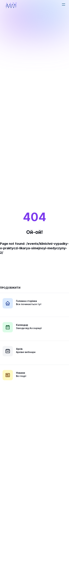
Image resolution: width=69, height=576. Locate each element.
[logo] (11, 5)
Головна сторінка (26, 301)
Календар (22, 325)
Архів (19, 348)
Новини (20, 372)
